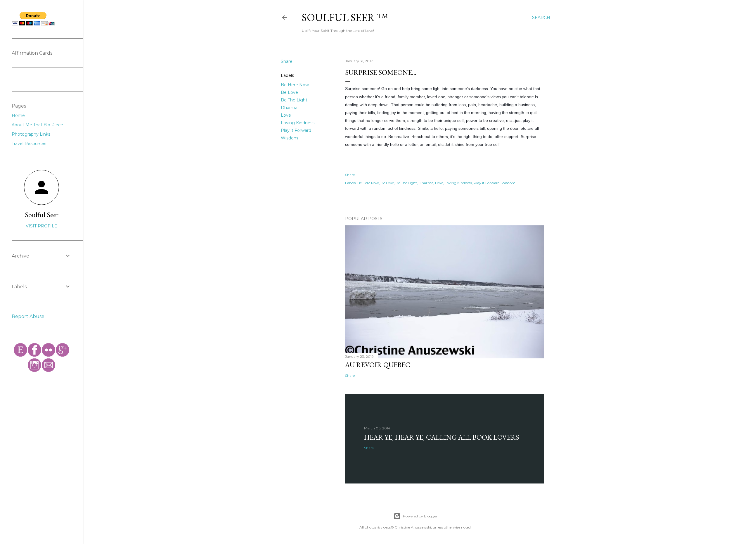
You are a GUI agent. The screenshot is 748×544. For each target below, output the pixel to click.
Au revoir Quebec (377, 364)
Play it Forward (296, 130)
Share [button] (286, 61)
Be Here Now (295, 84)
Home (18, 115)
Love (286, 115)
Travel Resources (29, 143)
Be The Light (294, 100)
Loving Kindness (297, 122)
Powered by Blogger (420, 516)
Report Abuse (28, 316)
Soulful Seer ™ (345, 17)
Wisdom (289, 138)
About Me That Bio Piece (37, 124)
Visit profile (41, 226)
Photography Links (31, 134)
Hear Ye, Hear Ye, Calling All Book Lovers (441, 437)
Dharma (289, 107)
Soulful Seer (41, 214)
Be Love (289, 92)
